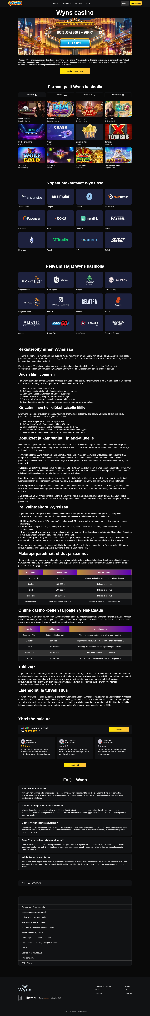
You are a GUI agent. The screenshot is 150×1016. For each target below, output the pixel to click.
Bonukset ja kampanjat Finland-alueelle (38, 927)
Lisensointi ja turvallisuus (32, 953)
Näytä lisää (75, 765)
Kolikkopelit (116, 95)
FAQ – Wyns (27, 963)
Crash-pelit (87, 95)
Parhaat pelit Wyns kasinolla (33, 907)
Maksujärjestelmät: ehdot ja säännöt (36, 938)
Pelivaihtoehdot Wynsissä (32, 932)
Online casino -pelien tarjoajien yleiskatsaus (39, 943)
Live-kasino (59, 95)
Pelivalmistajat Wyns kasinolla (34, 917)
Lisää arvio (119, 729)
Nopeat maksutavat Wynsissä (34, 912)
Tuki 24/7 (25, 948)
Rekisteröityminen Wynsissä (33, 922)
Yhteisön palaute (28, 958)
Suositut (30, 95)
